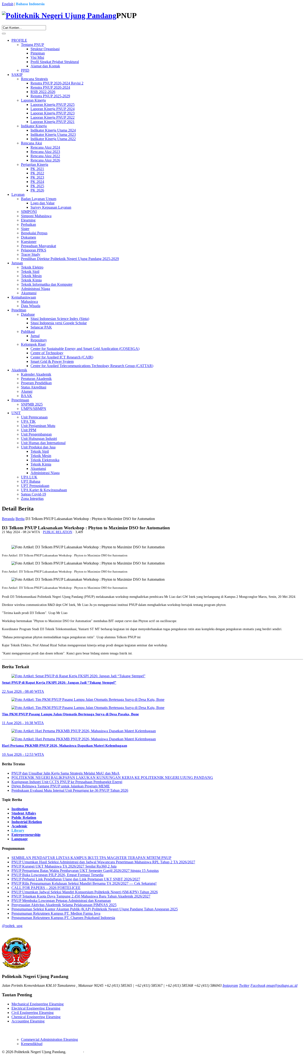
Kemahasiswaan (23, 297)
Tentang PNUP (32, 45)
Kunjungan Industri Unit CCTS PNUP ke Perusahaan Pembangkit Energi (66, 782)
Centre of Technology (46, 353)
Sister (25, 229)
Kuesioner (28, 242)
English (7, 4)
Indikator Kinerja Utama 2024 (53, 130)
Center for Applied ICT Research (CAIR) (61, 357)
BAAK (26, 396)
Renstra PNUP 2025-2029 (50, 96)
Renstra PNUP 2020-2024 (50, 87)
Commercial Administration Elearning (49, 1039)
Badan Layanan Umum (38, 199)
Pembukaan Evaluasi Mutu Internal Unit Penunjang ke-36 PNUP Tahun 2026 (69, 790)
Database (28, 314)
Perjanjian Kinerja (34, 164)
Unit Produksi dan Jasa (38, 447)
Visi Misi (37, 57)
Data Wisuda (30, 306)
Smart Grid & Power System (52, 361)
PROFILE (19, 40)
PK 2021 (37, 169)
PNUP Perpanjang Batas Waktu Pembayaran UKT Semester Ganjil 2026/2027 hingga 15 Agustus (85, 871)
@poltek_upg (12, 926)
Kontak (90, 1052)
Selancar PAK (41, 327)
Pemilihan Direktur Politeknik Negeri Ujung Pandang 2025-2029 (70, 259)
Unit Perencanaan (34, 417)
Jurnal (35, 336)
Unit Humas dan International (43, 443)
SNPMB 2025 (32, 404)
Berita (20, 519)
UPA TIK (28, 421)
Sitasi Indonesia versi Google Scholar (58, 323)
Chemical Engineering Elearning (36, 1017)
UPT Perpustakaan (35, 486)
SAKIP (17, 75)
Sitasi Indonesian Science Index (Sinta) (59, 319)
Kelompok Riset (33, 344)
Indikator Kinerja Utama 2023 (53, 135)
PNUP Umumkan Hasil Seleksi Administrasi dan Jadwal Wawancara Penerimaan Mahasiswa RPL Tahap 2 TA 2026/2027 (103, 862)
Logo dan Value (42, 203)
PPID (25, 70)
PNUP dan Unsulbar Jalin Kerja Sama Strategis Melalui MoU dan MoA (65, 773)
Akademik (19, 370)
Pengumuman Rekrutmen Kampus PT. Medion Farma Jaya (55, 913)
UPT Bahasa (30, 481)
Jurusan (17, 263)
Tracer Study (30, 254)
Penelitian (18, 310)
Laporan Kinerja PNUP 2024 (52, 109)
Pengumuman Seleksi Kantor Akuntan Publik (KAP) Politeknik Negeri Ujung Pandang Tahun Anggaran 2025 (94, 909)
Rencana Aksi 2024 (45, 147)
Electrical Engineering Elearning (35, 1008)
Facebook (257, 985)
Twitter (244, 985)
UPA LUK (29, 477)
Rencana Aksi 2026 (45, 160)
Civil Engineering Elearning (32, 1013)
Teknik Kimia (31, 280)
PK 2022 (37, 173)
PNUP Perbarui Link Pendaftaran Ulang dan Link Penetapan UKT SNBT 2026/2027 (75, 879)
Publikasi (28, 331)
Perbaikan (28, 224)
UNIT (16, 413)
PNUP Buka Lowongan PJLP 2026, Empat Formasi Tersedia (57, 875)
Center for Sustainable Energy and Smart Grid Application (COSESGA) (84, 349)
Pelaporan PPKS (33, 250)
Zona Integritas (32, 498)
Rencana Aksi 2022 (45, 156)
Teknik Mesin (31, 276)
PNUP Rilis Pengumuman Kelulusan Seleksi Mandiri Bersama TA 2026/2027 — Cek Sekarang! (84, 883)
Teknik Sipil (30, 272)
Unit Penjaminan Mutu (38, 426)
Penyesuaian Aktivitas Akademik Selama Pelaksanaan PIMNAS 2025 (64, 905)
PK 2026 (37, 190)
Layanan (18, 194)
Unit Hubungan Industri (39, 439)
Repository (38, 340)
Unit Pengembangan (36, 434)
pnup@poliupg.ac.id (281, 985)
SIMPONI (29, 212)
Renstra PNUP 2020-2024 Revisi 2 (56, 83)
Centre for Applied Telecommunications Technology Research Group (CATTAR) (91, 366)
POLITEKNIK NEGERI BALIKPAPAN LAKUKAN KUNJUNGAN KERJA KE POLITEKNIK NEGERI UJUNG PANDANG (112, 778)
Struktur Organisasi (45, 49)
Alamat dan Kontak (45, 66)
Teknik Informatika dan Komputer (46, 284)
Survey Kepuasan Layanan (50, 207)
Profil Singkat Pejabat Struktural (54, 62)
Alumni (26, 391)
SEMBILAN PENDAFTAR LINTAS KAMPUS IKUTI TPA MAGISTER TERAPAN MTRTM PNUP (91, 858)
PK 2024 (37, 182)
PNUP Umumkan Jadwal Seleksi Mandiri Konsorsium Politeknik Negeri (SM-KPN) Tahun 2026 (84, 892)
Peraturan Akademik (36, 379)
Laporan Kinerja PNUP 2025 (52, 105)
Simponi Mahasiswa (36, 216)
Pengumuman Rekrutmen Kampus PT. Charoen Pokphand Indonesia (63, 918)
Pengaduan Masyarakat (38, 246)
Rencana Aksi (31, 143)
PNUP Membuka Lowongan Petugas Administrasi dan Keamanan (61, 901)
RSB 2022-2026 (42, 92)
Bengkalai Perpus (34, 233)
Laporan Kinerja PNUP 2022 (52, 117)
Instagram (230, 985)
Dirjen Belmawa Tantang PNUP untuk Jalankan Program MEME (60, 786)
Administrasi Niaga (35, 289)
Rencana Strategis (34, 79)
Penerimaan (20, 400)
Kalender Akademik (36, 374)
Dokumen (28, 237)
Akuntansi (28, 293)
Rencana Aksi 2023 (45, 152)
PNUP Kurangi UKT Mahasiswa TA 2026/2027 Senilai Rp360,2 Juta (64, 866)
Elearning (28, 220)
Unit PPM (28, 430)
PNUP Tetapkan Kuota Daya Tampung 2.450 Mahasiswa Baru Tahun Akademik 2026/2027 (80, 896)
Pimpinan (37, 53)
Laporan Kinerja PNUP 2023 (52, 113)
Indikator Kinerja (34, 126)
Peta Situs (74, 1052)
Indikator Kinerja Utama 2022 (53, 139)
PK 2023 (37, 177)
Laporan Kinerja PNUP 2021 (52, 122)
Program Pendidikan (36, 383)
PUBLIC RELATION (57, 532)
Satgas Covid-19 (33, 494)
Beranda (8, 519)
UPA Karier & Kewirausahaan (44, 490)
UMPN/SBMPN (33, 409)
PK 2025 (37, 186)
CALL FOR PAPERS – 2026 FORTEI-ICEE (46, 888)
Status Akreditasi (33, 387)
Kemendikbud (31, 1044)
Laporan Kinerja (33, 100)
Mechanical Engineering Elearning (37, 1004)
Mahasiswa (29, 302)
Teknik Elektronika (44, 460)
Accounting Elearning (28, 1021)
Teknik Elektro (32, 267)
